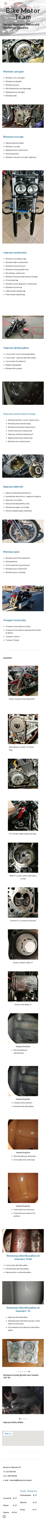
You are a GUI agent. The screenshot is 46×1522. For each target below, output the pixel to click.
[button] (4, 1517)
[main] (23, 18)
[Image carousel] (23, 1355)
